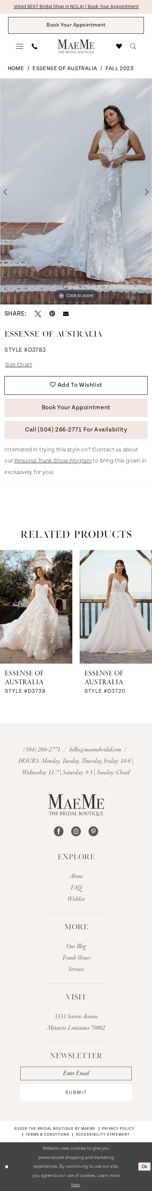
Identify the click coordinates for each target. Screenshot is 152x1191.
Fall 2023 (120, 68)
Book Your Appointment (76, 407)
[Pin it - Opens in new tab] (52, 314)
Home (16, 68)
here (75, 1184)
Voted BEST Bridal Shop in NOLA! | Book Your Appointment (76, 7)
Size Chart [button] (18, 365)
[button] (20, 46)
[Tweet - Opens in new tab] (38, 314)
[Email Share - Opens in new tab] (66, 314)
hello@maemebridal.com (95, 750)
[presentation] (36, 607)
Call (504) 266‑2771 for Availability (76, 429)
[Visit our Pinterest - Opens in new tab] (93, 831)
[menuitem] (20, 46)
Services (76, 969)
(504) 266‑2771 (42, 750)
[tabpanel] (76, 191)
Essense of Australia (64, 68)
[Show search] (133, 46)
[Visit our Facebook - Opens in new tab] (58, 831)
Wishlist (76, 899)
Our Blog (76, 946)
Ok (145, 1166)
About (76, 876)
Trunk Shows (76, 958)
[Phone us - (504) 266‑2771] (35, 46)
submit (76, 1092)
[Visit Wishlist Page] (119, 46)
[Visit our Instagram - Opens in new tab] (76, 831)
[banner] (76, 46)
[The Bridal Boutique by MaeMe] (76, 805)
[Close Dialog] (6, 1166)
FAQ (76, 888)
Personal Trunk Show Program (52, 461)
